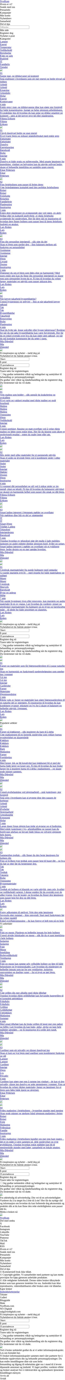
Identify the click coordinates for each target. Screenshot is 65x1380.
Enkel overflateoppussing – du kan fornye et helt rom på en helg (32, 921)
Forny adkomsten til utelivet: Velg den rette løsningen (26, 912)
